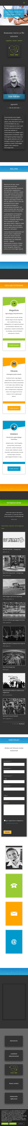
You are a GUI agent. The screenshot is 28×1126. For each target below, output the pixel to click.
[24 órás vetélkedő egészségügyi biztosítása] (14, 618)
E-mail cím (7, 786)
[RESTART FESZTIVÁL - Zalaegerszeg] (14, 547)
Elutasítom (13, 1123)
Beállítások (20, 1123)
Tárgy (5, 795)
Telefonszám (7, 776)
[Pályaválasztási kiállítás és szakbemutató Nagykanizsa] (14, 688)
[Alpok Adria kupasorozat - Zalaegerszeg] (14, 571)
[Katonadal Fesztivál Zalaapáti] (14, 714)
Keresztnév (7, 768)
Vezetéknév (7, 761)
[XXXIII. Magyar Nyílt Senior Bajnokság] (14, 594)
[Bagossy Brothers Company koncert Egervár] (14, 641)
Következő (21, 724)
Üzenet (6, 803)
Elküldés (7, 832)
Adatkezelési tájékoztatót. (12, 823)
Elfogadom (5, 1123)
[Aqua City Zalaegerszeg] (14, 665)
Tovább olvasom (14, 345)
